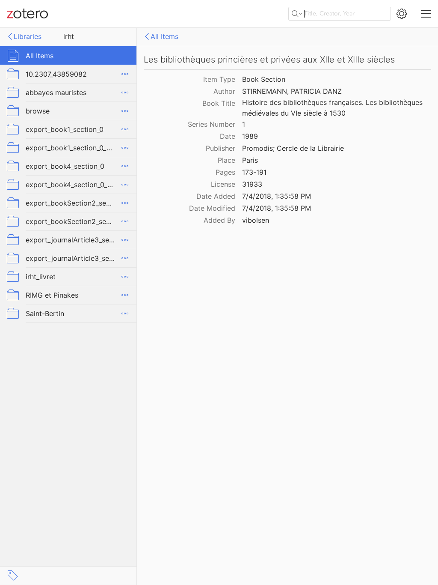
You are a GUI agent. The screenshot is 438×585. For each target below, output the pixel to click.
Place (226, 160)
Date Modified (212, 208)
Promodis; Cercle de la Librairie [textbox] (293, 148)
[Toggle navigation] (426, 14)
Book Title (218, 103)
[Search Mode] (296, 13)
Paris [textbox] (250, 160)
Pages (225, 172)
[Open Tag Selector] (13, 576)
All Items (164, 36)
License (223, 184)
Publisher (220, 148)
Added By (219, 220)
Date (227, 136)
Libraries (27, 36)
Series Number (211, 124)
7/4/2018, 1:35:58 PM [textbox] (276, 196)
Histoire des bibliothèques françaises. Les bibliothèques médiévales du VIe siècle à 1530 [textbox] (333, 107)
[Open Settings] (402, 14)
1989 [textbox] (250, 136)
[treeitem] (68, 55)
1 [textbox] (243, 124)
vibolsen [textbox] (255, 220)
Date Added (215, 196)
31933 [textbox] (252, 184)
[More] (125, 74)
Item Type (219, 79)
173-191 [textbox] (254, 172)
